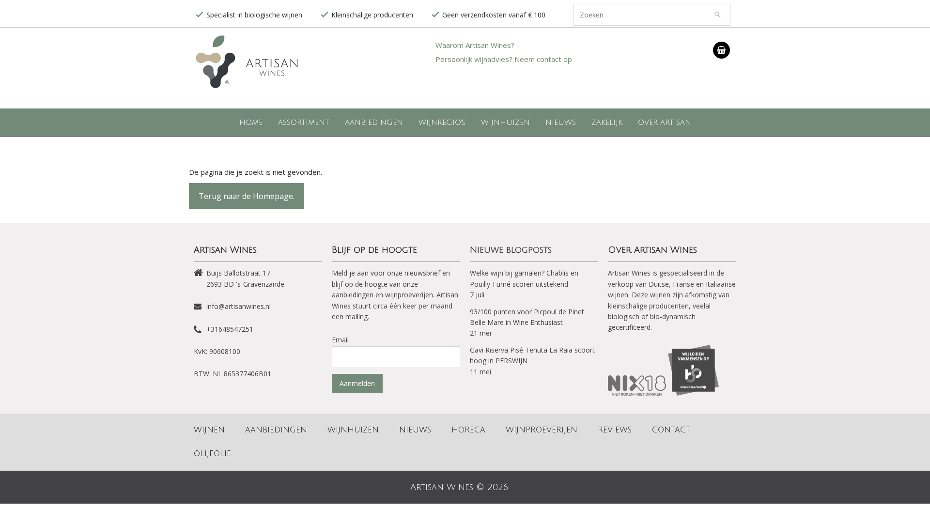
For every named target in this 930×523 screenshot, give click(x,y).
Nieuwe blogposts (511, 250)
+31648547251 (229, 329)
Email (340, 339)
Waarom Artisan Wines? (474, 45)
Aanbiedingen (374, 122)
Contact (671, 430)
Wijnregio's (441, 122)
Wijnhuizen (505, 122)
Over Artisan (664, 122)
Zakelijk (606, 122)
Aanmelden (357, 383)
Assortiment (303, 122)
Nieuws (560, 122)
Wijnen (209, 430)
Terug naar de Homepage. (246, 196)
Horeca (468, 430)
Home (251, 122)
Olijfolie (212, 453)
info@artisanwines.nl (238, 306)
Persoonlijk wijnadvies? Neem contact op (503, 59)
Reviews (615, 430)
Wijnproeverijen (541, 430)
